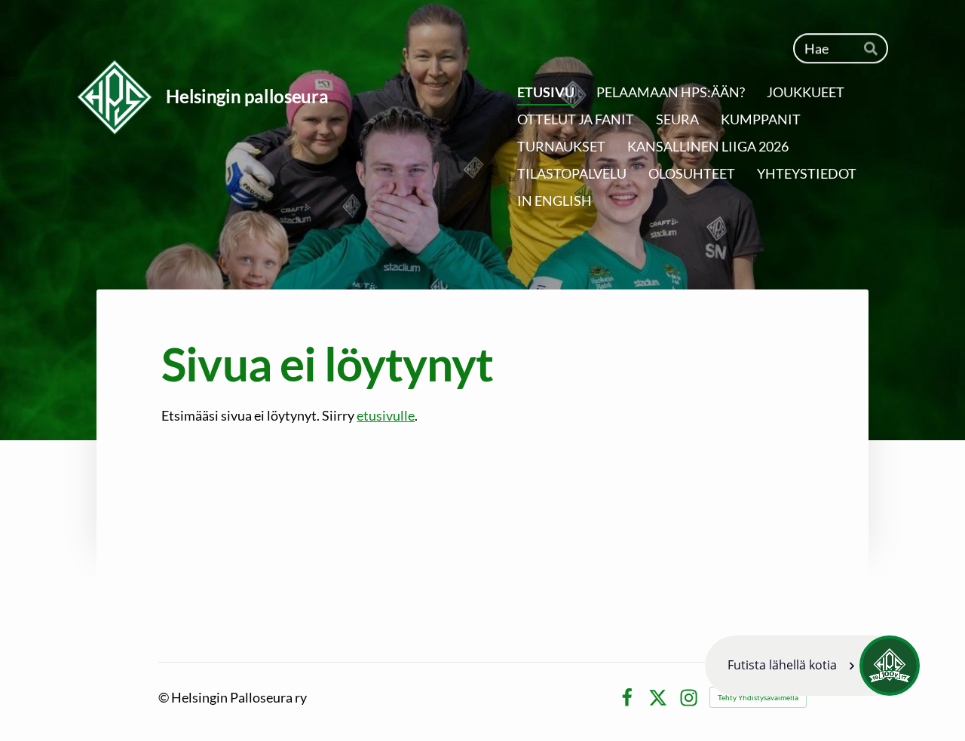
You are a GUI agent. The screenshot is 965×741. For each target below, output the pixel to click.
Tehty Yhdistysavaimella (758, 697)
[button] (812, 665)
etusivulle (386, 415)
